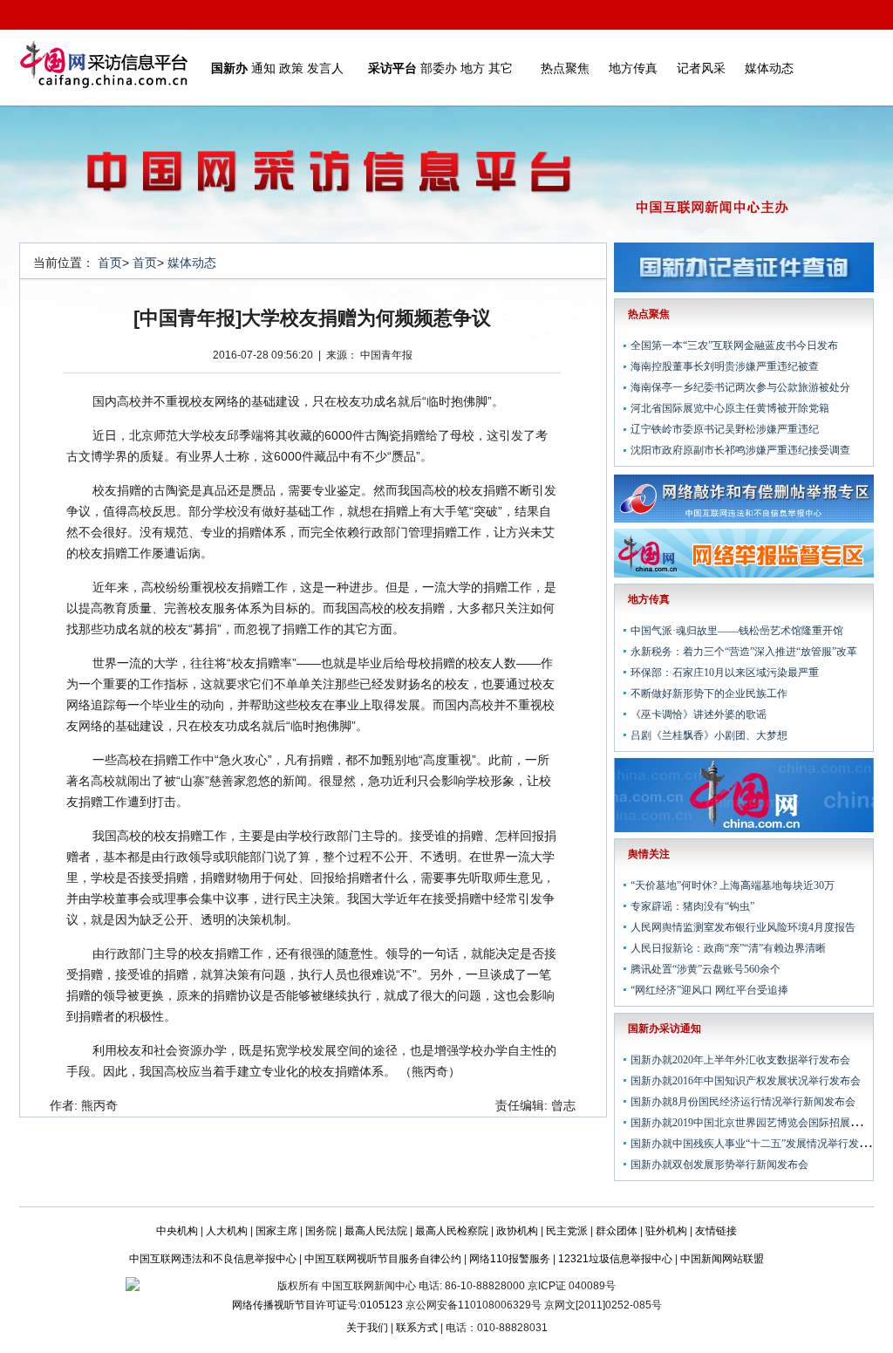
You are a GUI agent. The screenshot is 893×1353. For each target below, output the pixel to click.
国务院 (321, 1231)
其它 (500, 68)
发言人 (325, 68)
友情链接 (716, 1231)
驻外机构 (666, 1231)
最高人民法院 (375, 1231)
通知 (263, 68)
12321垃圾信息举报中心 (615, 1259)
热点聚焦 (565, 68)
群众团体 (616, 1231)
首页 (110, 263)
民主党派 (567, 1231)
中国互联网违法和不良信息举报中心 (213, 1259)
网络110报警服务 (509, 1259)
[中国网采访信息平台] (103, 68)
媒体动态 (769, 68)
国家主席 (276, 1231)
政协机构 (517, 1231)
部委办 (438, 68)
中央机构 (177, 1231)
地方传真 (633, 68)
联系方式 (417, 1328)
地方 (472, 68)
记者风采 (701, 68)
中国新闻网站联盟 (722, 1259)
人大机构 (227, 1231)
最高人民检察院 (451, 1231)
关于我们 (367, 1328)
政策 (291, 68)
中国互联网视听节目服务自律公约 (382, 1259)
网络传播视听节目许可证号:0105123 (317, 1305)
